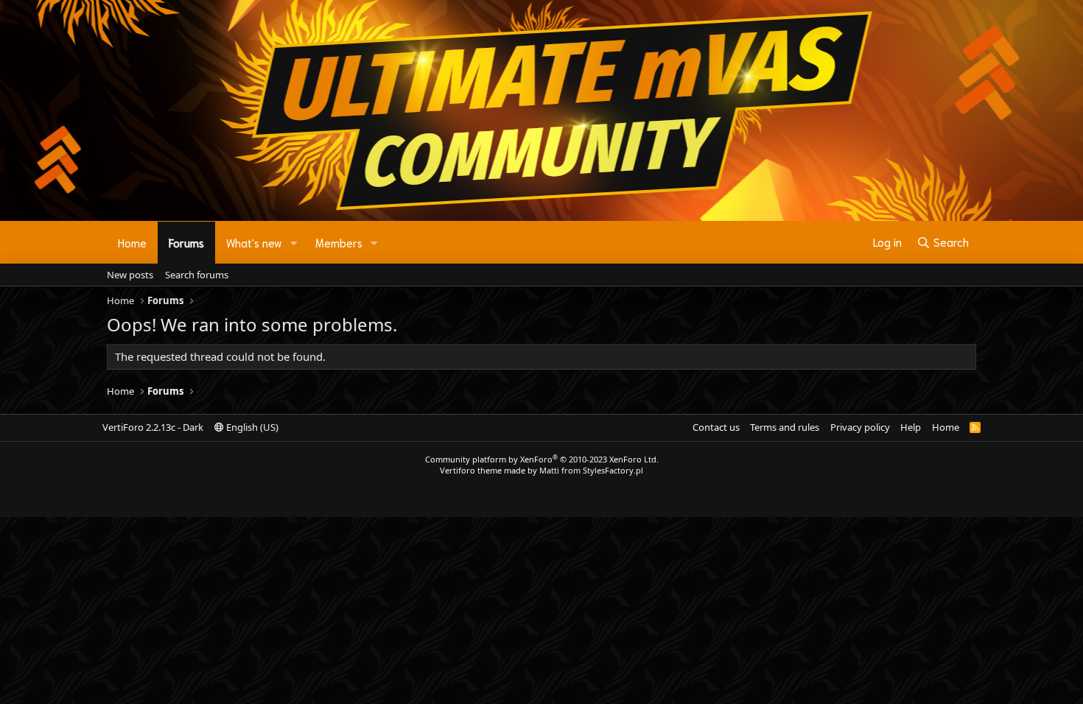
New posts (130, 274)
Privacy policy (860, 427)
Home (132, 242)
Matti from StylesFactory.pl (591, 470)
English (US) (251, 427)
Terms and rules (784, 427)
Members (338, 242)
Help (910, 427)
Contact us (716, 427)
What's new (254, 242)
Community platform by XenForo (542, 459)
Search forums (196, 274)
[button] (294, 243)
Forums (186, 242)
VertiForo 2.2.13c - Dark (152, 427)
